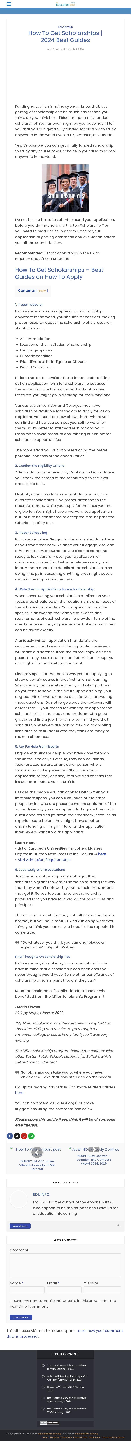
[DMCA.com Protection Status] (49, 1422)
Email (53, 1283)
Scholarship (65, 27)
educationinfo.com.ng (49, 1433)
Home (45, 1437)
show (42, 291)
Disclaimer (94, 1437)
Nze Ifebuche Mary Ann (60, 1397)
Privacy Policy (80, 1437)
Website (91, 1283)
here (102, 853)
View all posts (20, 1226)
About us (54, 1437)
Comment (19, 1250)
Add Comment (56, 49)
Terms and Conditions (113, 1437)
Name (16, 1283)
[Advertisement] (65, 80)
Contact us (66, 1437)
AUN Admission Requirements (44, 859)
